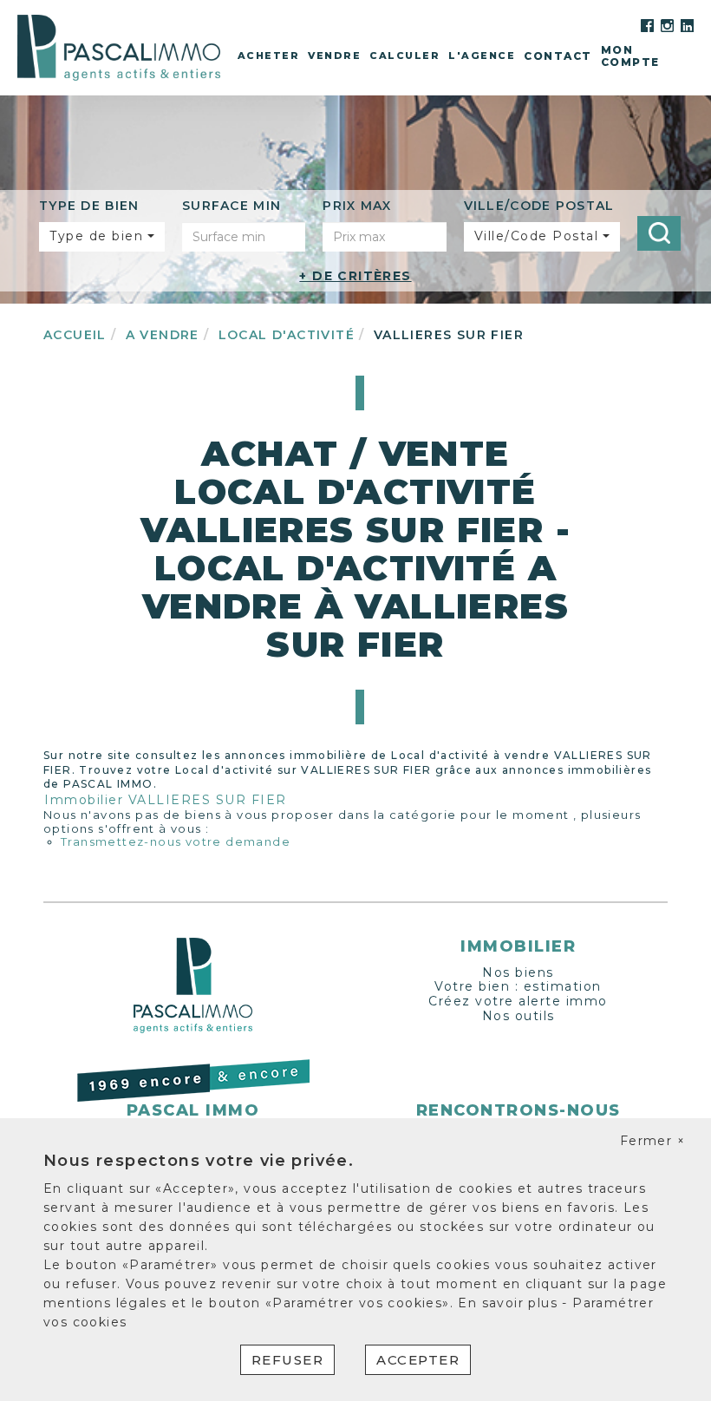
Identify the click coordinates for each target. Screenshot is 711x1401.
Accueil (75, 335)
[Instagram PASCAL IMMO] (667, 23)
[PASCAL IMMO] (118, 47)
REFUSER (287, 1360)
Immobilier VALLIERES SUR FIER (165, 800)
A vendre (162, 335)
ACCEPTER (418, 1360)
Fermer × (652, 1141)
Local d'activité (287, 335)
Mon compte (630, 56)
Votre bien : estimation (518, 986)
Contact (558, 56)
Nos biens (518, 972)
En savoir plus (510, 1303)
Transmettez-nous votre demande (175, 841)
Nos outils (518, 1016)
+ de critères (355, 276)
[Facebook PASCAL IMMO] (647, 23)
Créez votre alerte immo (518, 1001)
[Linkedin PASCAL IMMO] (687, 23)
